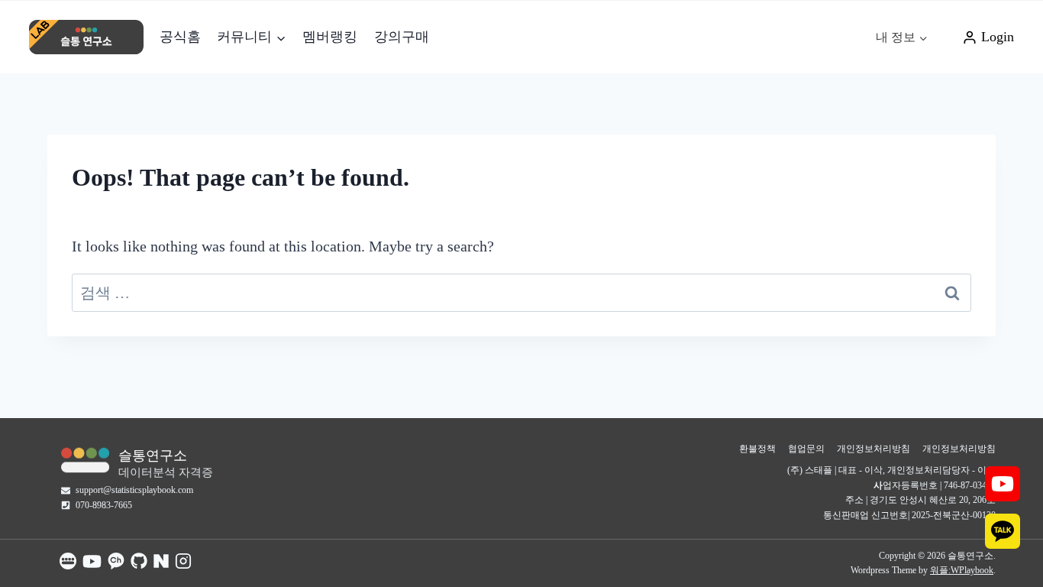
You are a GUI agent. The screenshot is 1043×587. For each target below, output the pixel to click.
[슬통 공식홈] (68, 561)
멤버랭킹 (329, 36)
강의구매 (401, 36)
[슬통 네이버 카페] (161, 561)
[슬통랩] (85, 460)
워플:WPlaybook (961, 570)
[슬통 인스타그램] (183, 561)
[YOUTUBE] (1002, 483)
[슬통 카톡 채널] (116, 561)
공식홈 (180, 36)
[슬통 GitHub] (139, 561)
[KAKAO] (1002, 531)
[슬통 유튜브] (92, 561)
